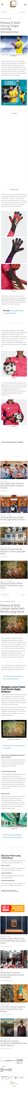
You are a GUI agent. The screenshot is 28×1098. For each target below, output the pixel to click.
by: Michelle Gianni (4, 556)
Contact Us (19, 1076)
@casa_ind (19, 1078)
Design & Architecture (5, 515)
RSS (23, 1076)
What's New (3, 481)
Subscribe (9, 1076)
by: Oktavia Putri (22, 12)
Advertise (15, 1076)
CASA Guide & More (5, 547)
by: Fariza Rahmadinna (6, 946)
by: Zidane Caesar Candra (6, 523)
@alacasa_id (5, 1078)
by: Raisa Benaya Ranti (6, 980)
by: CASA (2, 590)
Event (1, 970)
